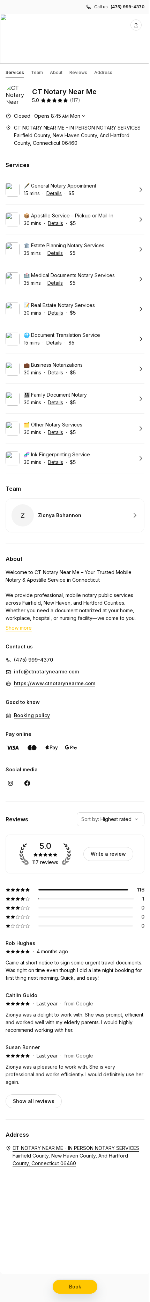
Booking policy (32, 715)
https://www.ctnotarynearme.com (54, 683)
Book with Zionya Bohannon (75, 515)
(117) (75, 100)
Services (15, 72)
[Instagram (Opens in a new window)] (10, 783)
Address (103, 72)
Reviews (78, 72)
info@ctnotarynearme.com (46, 671)
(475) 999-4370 (127, 6)
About (56, 72)
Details (54, 193)
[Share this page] (136, 25)
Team (37, 72)
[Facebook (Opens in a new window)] (27, 783)
